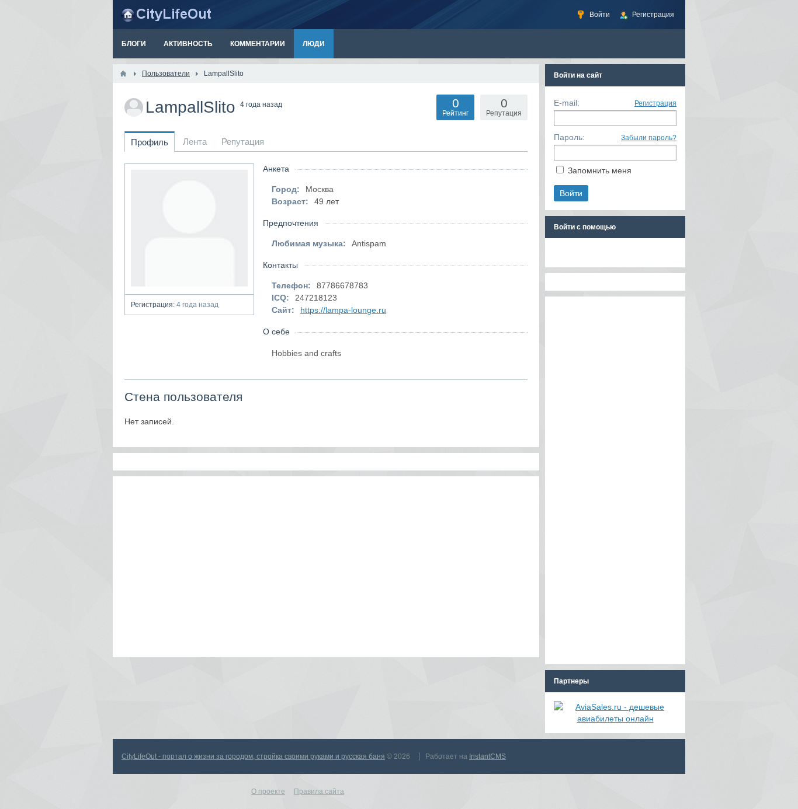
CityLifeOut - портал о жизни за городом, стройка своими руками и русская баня (253, 756)
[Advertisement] (326, 566)
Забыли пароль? (648, 138)
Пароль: (569, 137)
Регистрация (655, 103)
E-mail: (567, 102)
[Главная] (123, 73)
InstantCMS (487, 756)
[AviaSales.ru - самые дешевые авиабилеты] (615, 718)
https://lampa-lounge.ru (343, 310)
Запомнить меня (600, 170)
